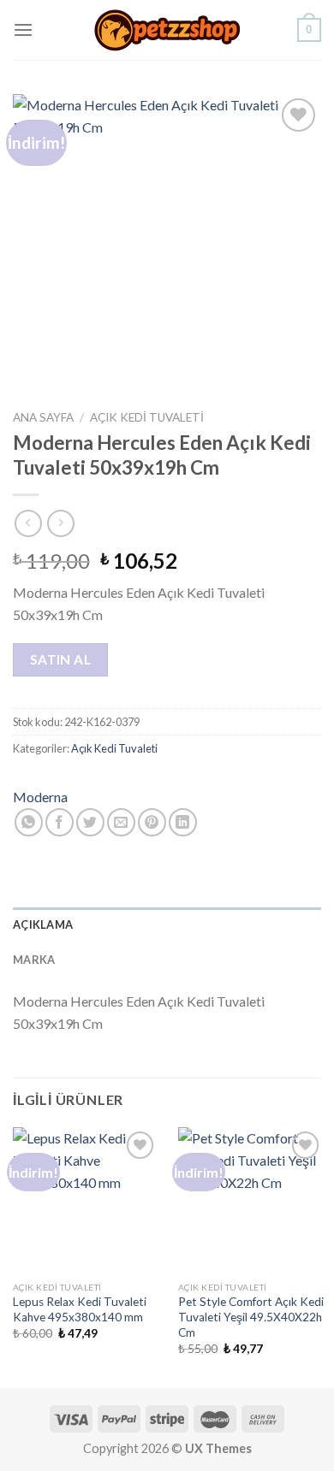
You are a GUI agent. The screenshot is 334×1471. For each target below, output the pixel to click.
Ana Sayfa (43, 417)
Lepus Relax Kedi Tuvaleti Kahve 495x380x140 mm (79, 1309)
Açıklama (43, 924)
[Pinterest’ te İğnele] (152, 822)
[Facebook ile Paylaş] (59, 822)
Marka (34, 959)
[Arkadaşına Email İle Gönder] (121, 822)
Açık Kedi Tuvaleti (147, 417)
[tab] (167, 924)
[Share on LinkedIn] (183, 822)
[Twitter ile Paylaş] (90, 822)
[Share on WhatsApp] (29, 822)
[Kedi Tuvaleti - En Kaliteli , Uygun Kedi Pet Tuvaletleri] (167, 30)
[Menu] (23, 29)
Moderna (40, 797)
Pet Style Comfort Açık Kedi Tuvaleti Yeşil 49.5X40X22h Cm (251, 1316)
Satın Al (61, 659)
